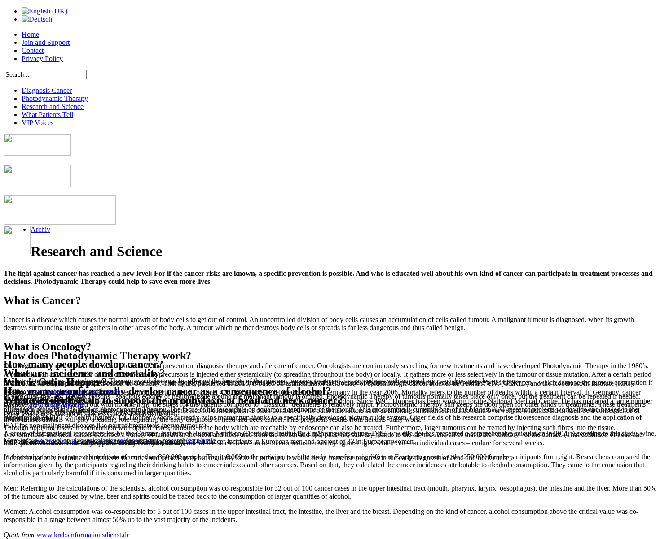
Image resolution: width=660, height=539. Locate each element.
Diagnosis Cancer (47, 90)
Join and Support (46, 42)
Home (30, 34)
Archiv (40, 229)
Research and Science (53, 106)
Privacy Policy (42, 58)
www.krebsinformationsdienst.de (83, 535)
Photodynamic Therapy (55, 98)
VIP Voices (37, 122)
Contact (33, 50)
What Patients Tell (47, 114)
